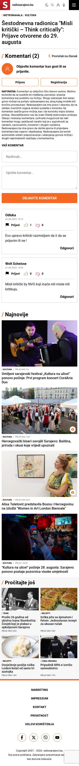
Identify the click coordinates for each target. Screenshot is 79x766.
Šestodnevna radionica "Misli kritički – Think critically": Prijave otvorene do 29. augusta (37, 32)
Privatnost (39, 715)
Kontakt (39, 707)
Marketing (39, 690)
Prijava (20, 82)
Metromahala (13, 15)
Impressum (39, 698)
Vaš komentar (13, 145)
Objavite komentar (39, 198)
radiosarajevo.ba (53, 750)
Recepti (45, 613)
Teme (5, 613)
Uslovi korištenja (39, 724)
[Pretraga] (52, 5)
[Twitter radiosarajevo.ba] (33, 737)
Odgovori (67, 248)
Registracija (59, 82)
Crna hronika (48, 660)
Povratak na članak (64, 56)
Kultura (30, 15)
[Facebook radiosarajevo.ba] (22, 737)
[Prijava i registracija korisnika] (58, 5)
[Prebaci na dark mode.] (47, 5)
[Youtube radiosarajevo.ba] (57, 737)
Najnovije (16, 314)
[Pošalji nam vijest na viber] (45, 737)
